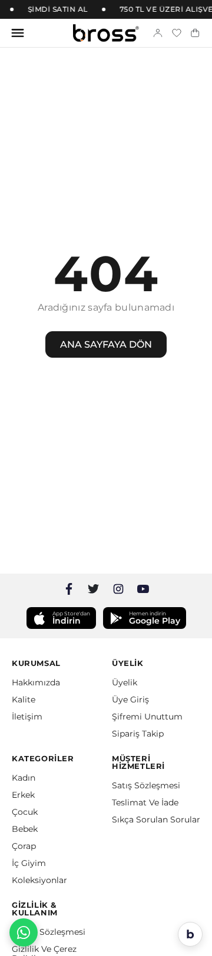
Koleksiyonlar (39, 880)
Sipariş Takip (138, 733)
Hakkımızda (36, 682)
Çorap (24, 846)
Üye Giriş (130, 699)
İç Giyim (29, 863)
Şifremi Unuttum (147, 716)
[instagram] (118, 589)
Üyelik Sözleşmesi (48, 932)
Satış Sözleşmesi (146, 785)
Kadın (23, 777)
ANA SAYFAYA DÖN (106, 344)
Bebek (25, 829)
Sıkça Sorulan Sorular (156, 819)
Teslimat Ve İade (145, 802)
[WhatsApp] (23, 932)
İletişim (27, 716)
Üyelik (124, 682)
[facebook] (69, 589)
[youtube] (143, 589)
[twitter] (94, 589)
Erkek (23, 795)
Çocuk (25, 812)
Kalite (23, 699)
